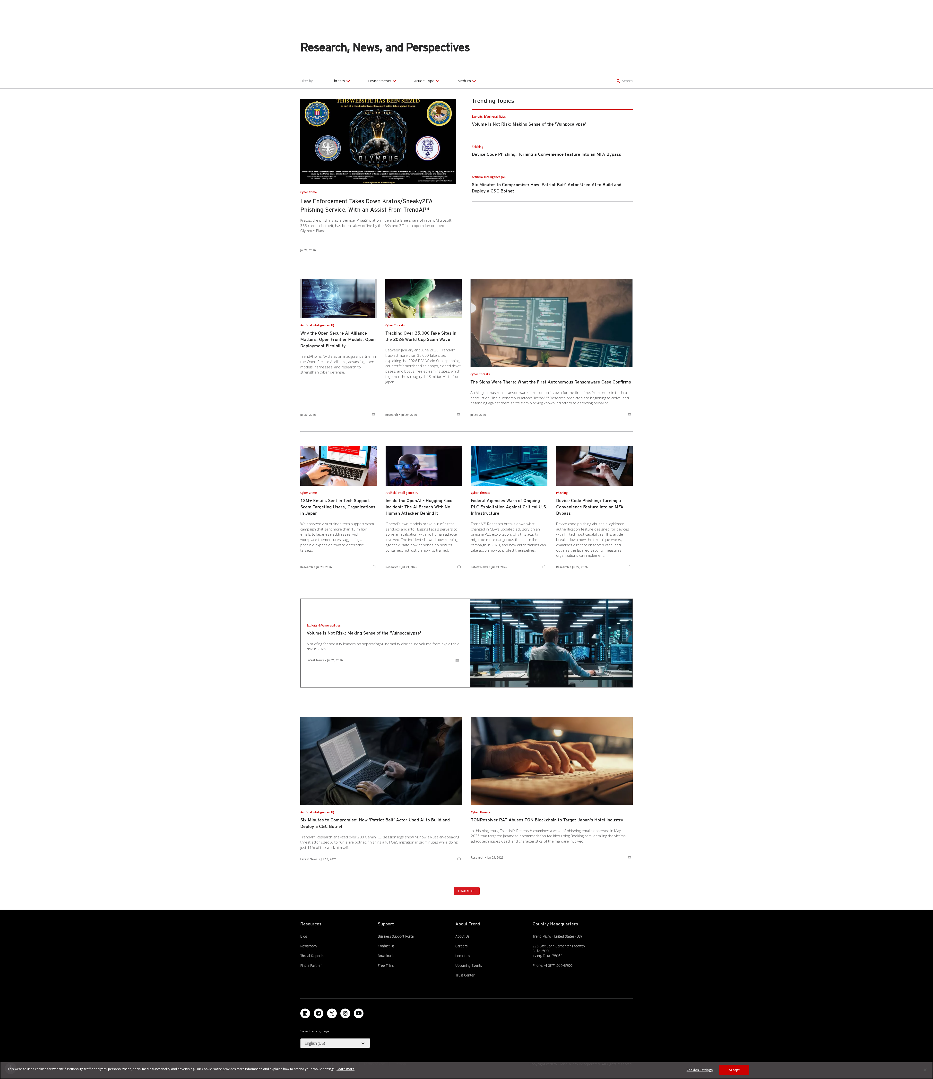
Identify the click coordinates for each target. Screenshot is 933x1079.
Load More (466, 891)
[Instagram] (345, 1013)
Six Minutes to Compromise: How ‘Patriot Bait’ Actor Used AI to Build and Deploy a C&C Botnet (375, 823)
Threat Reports (311, 956)
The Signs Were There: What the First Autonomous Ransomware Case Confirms (550, 381)
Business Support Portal (396, 936)
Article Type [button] (424, 80)
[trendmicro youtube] (358, 1013)
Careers (461, 946)
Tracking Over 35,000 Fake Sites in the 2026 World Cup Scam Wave (420, 336)
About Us (462, 936)
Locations (462, 956)
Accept (734, 1070)
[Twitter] (332, 1013)
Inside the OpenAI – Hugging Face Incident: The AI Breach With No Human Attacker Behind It (419, 507)
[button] (335, 1043)
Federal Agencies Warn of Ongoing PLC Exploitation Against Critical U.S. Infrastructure (509, 507)
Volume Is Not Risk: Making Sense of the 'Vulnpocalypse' (529, 124)
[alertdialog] (466, 1070)
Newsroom (308, 946)
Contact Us (386, 946)
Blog (303, 936)
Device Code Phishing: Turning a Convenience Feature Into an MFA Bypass (546, 154)
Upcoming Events (468, 965)
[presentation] (378, 141)
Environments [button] (379, 80)
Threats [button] (338, 80)
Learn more (345, 1069)
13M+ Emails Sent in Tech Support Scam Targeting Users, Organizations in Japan (337, 507)
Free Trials (386, 965)
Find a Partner (311, 965)
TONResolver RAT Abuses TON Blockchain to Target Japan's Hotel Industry (547, 819)
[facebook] (318, 1013)
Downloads (386, 955)
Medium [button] (464, 80)
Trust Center (465, 975)
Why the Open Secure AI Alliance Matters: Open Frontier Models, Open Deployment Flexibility (338, 339)
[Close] (925, 1069)
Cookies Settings (700, 1070)
